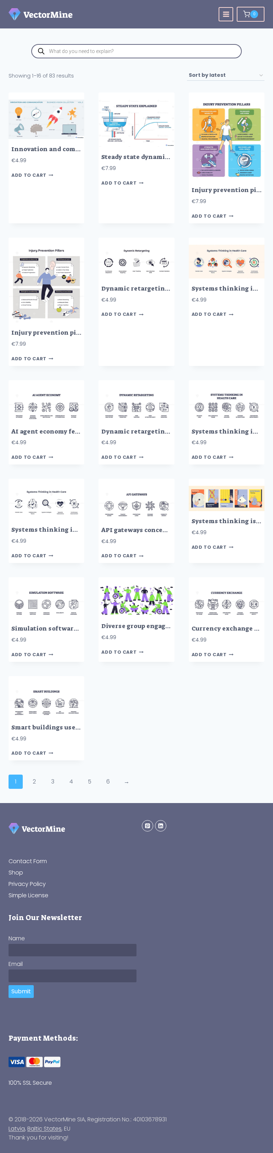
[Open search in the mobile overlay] (136, 51)
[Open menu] (226, 14)
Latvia (17, 1129)
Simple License (28, 895)
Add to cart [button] (29, 175)
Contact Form (28, 861)
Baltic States (44, 1129)
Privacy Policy (27, 884)
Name (17, 938)
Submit (21, 991)
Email (16, 964)
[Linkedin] (160, 825)
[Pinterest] (147, 825)
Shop (16, 872)
